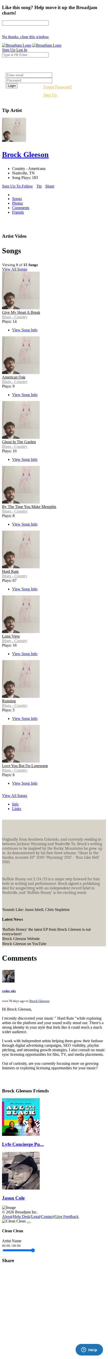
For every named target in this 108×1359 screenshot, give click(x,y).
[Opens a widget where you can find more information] (89, 1350)
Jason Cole (13, 1198)
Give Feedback (67, 1216)
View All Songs (14, 269)
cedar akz (9, 991)
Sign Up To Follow (17, 186)
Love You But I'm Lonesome (25, 766)
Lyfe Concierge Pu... (23, 1144)
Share (49, 186)
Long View (11, 636)
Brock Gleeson (39, 1001)
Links (16, 809)
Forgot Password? (57, 87)
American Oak (13, 377)
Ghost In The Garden (19, 442)
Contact (47, 1216)
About (7, 1216)
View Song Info (24, 330)
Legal (35, 1216)
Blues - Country (14, 317)
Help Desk (21, 1216)
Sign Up (50, 95)
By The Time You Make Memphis (29, 507)
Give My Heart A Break (21, 312)
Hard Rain (10, 571)
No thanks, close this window (25, 37)
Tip (39, 186)
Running (9, 701)
